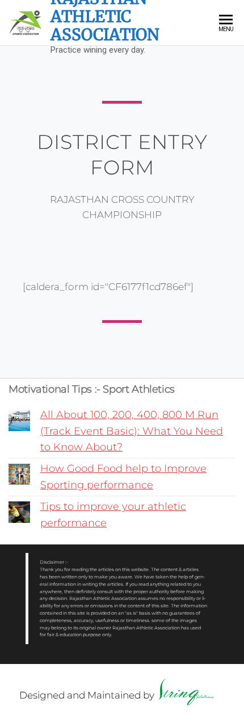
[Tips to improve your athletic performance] (19, 512)
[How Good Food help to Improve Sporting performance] (19, 474)
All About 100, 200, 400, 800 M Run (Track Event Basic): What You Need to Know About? (131, 431)
